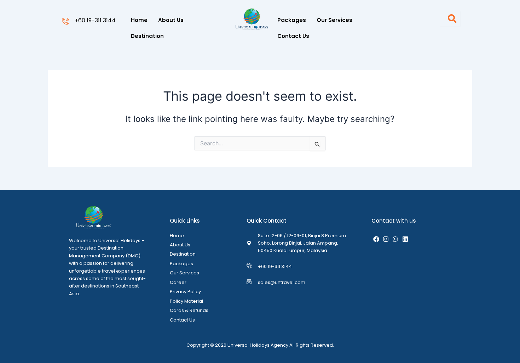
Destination (147, 36)
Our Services (334, 20)
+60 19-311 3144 (95, 20)
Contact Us (293, 36)
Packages (291, 20)
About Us (171, 20)
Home (139, 20)
